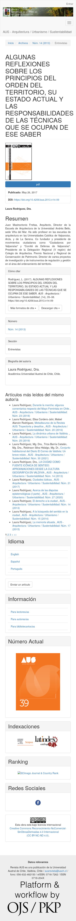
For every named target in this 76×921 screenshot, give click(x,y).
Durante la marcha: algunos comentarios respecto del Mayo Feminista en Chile (41, 406)
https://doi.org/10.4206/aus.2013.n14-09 (36, 199)
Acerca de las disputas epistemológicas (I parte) (35, 491)
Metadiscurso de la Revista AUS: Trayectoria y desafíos (38, 424)
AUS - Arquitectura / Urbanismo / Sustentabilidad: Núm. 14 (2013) (40, 474)
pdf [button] (38, 184)
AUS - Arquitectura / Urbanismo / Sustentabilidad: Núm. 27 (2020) (38, 495)
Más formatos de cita (22, 308)
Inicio (11, 43)
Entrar (69, 3)
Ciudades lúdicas (42, 479)
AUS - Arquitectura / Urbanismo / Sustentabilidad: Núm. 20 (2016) (40, 428)
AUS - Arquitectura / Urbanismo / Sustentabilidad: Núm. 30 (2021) (38, 456)
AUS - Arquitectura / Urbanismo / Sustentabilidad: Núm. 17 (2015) (41, 525)
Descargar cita (49, 308)
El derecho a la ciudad (45, 501)
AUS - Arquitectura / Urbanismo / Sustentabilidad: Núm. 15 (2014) (35, 516)
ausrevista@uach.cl (56, 871)
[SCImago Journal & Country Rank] (38, 772)
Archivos (23, 43)
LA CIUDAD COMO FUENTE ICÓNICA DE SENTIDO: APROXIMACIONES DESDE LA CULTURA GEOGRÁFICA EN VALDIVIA (36, 467)
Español (15, 561)
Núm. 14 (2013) (41, 43)
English (15, 554)
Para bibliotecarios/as (23, 626)
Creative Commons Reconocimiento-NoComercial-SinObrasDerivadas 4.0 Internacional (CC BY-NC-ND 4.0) (38, 831)
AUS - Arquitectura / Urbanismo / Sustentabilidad (37, 31)
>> (15, 534)
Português (16, 568)
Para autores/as (20, 619)
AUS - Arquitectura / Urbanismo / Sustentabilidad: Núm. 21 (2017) (41, 483)
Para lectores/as (20, 612)
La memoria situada (44, 522)
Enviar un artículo (20, 584)
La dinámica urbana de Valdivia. (51, 433)
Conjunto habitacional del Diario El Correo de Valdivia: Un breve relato (41, 451)
